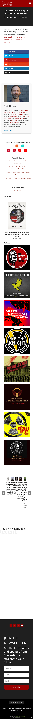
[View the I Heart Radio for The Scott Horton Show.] (8, 150)
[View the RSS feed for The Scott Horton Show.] (17, 146)
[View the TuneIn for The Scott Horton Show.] (23, 146)
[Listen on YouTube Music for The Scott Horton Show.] (12, 147)
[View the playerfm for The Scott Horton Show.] (14, 150)
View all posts (8, 130)
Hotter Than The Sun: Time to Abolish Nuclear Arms (17, 180)
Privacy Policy (19, 710)
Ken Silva (18, 239)
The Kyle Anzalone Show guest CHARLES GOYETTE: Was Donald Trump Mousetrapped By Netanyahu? (16, 569)
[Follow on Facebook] (18, 625)
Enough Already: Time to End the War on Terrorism (18, 174)
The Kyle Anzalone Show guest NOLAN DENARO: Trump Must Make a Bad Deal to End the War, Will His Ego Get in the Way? (16, 595)
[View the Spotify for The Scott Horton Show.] (7, 147)
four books (14, 120)
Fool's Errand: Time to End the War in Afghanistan (18, 162)
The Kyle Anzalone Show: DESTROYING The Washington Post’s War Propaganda (16, 545)
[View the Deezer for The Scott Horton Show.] (27, 147)
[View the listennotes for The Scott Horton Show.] (26, 150)
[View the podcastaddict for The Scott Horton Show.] (20, 150)
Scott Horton (12, 17)
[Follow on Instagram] (14, 625)
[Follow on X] (11, 625)
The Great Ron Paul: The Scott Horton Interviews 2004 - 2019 (18, 168)
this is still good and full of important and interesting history (14, 39)
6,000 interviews (14, 122)
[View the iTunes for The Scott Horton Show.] (9, 147)
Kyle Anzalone (13, 552)
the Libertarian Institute (16, 114)
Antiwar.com (13, 116)
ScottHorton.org (19, 118)
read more (16, 555)
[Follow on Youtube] (22, 625)
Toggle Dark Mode (16, 702)
